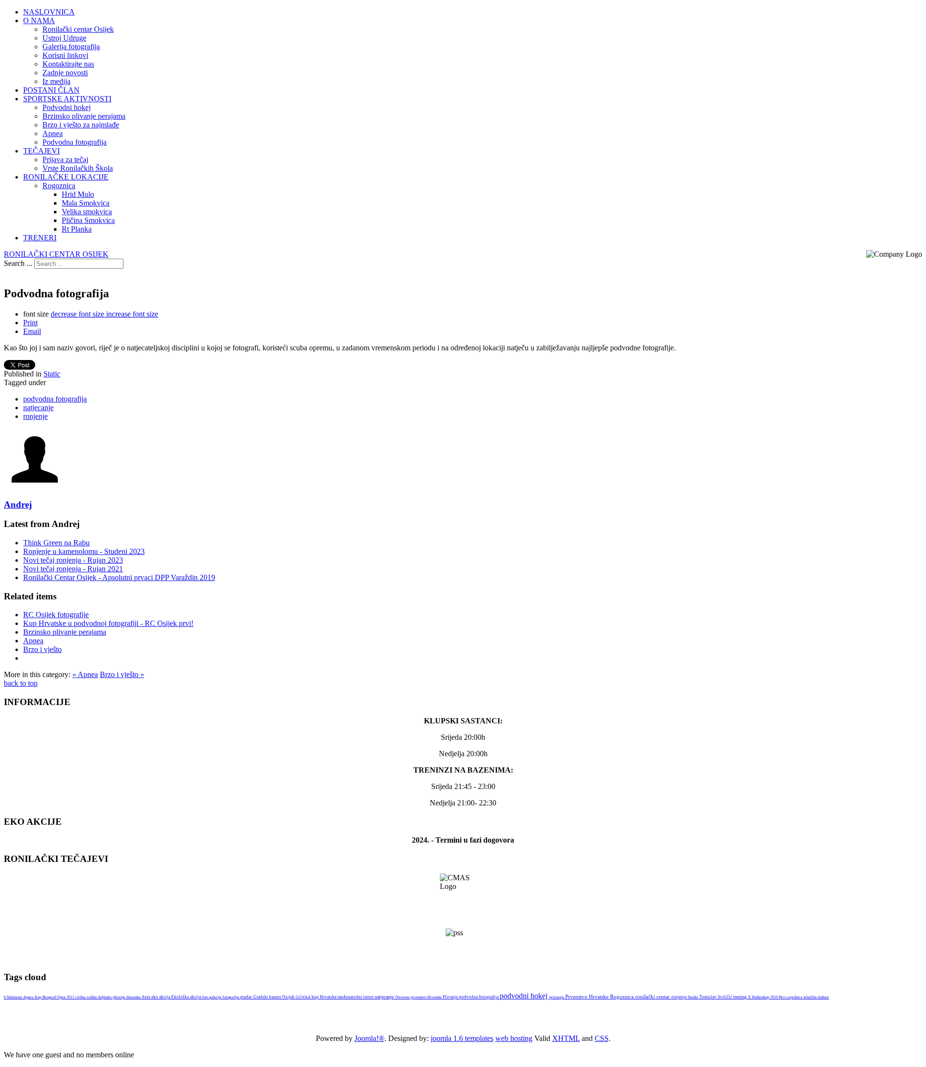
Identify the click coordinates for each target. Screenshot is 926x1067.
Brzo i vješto (42, 649)
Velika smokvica (87, 212)
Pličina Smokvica (88, 220)
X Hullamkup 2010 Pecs (767, 997)
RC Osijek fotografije (56, 614)
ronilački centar (653, 996)
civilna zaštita (86, 997)
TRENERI (39, 238)
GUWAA (304, 997)
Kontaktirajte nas (68, 64)
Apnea (52, 133)
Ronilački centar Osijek (78, 29)
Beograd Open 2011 (58, 997)
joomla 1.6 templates (462, 1038)
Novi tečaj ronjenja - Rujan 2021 (73, 569)
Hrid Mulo (78, 194)
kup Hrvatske (325, 997)
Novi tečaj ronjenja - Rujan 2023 (73, 560)
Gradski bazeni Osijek (274, 997)
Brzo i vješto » (122, 674)
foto (205, 997)
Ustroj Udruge (64, 38)
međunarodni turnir (356, 997)
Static (51, 374)
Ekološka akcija (186, 997)
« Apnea (85, 674)
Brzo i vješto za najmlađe (80, 125)
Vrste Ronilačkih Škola (77, 168)
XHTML (566, 1038)
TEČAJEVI (41, 151)
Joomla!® (369, 1038)
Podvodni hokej (66, 107)
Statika (693, 997)
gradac (246, 997)
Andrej (18, 504)
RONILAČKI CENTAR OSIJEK (56, 254)
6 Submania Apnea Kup (23, 997)
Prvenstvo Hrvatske (587, 996)
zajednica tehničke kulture (808, 997)
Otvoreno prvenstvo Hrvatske (419, 997)
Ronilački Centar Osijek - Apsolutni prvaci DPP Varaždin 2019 (119, 577)
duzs (146, 997)
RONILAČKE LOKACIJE (66, 177)
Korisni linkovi (65, 55)
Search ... (18, 263)
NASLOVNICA (49, 12)
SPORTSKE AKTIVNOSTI (67, 99)
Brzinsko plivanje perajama (83, 116)
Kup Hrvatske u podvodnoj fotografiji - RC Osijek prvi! (108, 623)
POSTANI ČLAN (51, 90)
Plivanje (451, 997)
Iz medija (56, 81)
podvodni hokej (524, 996)
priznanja (557, 997)
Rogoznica (58, 185)
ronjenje (35, 416)
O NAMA (39, 20)
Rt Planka (77, 229)
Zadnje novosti (65, 73)
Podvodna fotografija (74, 142)
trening (740, 996)
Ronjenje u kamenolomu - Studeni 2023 (84, 551)
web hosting (513, 1038)
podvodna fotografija (55, 399)
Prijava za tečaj (65, 159)
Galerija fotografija (71, 46)
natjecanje (38, 407)
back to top (21, 683)
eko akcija (161, 997)
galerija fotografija (224, 997)
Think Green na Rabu (56, 543)
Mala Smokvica (85, 203)
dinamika (134, 997)
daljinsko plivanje (112, 997)
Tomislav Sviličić (716, 997)
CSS (602, 1038)
